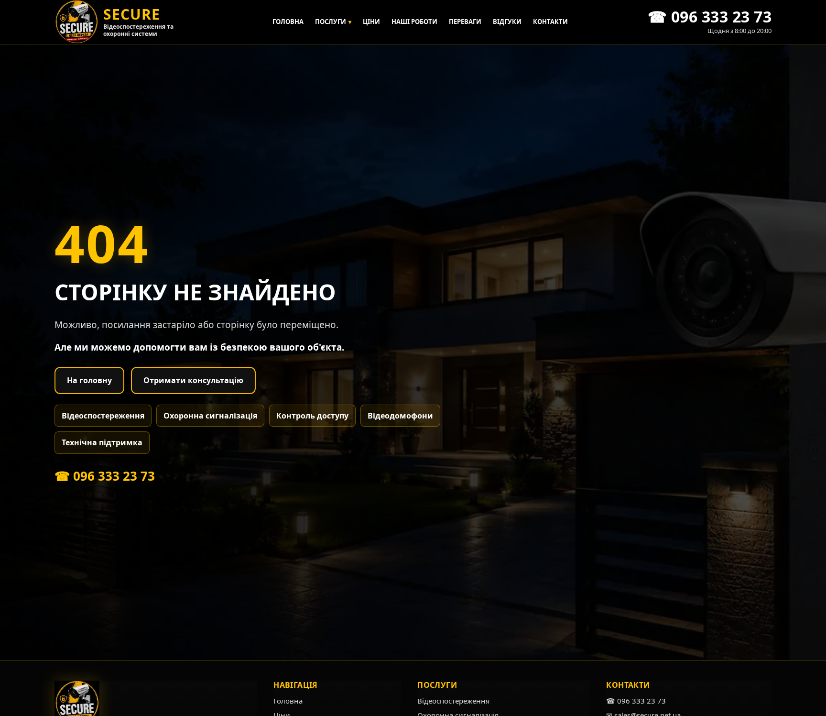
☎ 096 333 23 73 (104, 476)
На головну (89, 380)
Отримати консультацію (193, 380)
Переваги (465, 21)
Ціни (371, 21)
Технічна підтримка (102, 442)
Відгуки (507, 21)
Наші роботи (414, 21)
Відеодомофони (400, 415)
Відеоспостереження (103, 415)
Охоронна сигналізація (210, 415)
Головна (288, 21)
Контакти (550, 21)
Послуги (333, 21)
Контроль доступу (312, 415)
